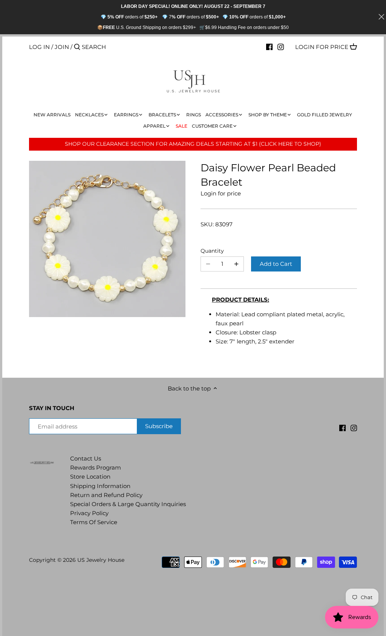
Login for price (321, 46)
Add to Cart (276, 263)
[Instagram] (280, 47)
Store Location (90, 476)
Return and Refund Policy (106, 495)
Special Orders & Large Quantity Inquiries (128, 504)
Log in (39, 46)
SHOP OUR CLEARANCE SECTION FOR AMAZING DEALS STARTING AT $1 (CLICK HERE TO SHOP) (193, 144)
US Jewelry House (100, 560)
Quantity (212, 251)
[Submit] (77, 47)
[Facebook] (269, 47)
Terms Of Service (93, 522)
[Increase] (236, 264)
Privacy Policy (89, 513)
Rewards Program (95, 467)
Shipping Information (100, 486)
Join (62, 46)
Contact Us (85, 458)
